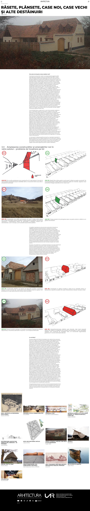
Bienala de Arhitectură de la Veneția (64, 495)
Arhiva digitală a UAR (61, 496)
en (19, 502)
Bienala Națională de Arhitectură (63, 494)
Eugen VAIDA (4, 14)
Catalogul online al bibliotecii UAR (64, 497)
